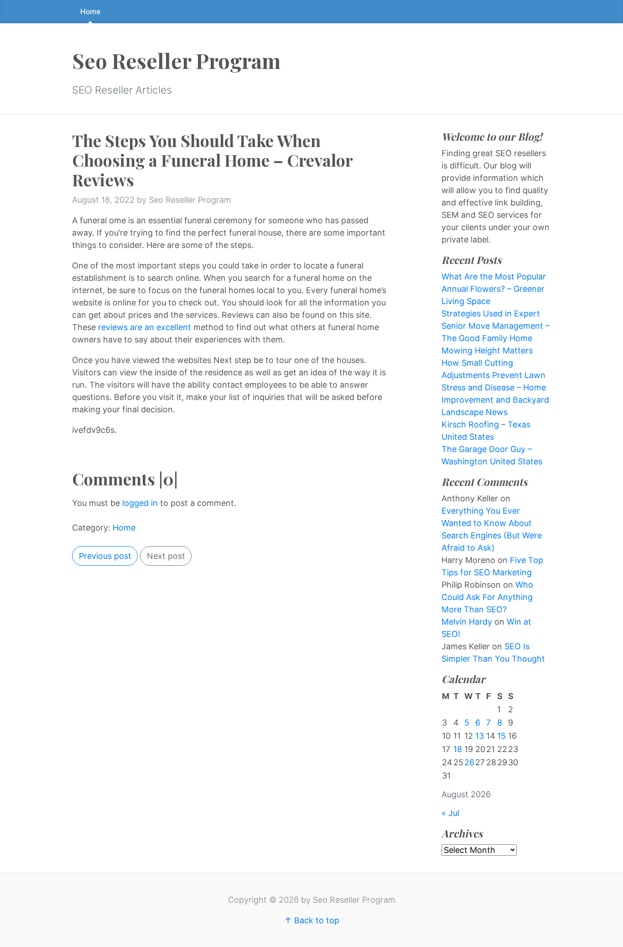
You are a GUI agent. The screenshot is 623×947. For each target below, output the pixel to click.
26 (469, 762)
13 (479, 736)
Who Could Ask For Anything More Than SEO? (487, 597)
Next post (166, 556)
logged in (140, 503)
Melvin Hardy (466, 621)
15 (501, 736)
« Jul (450, 813)
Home (90, 11)
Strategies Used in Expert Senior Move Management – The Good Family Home (495, 326)
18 (457, 749)
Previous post (105, 556)
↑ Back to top (311, 920)
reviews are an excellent (144, 327)
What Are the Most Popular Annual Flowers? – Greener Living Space (493, 289)
